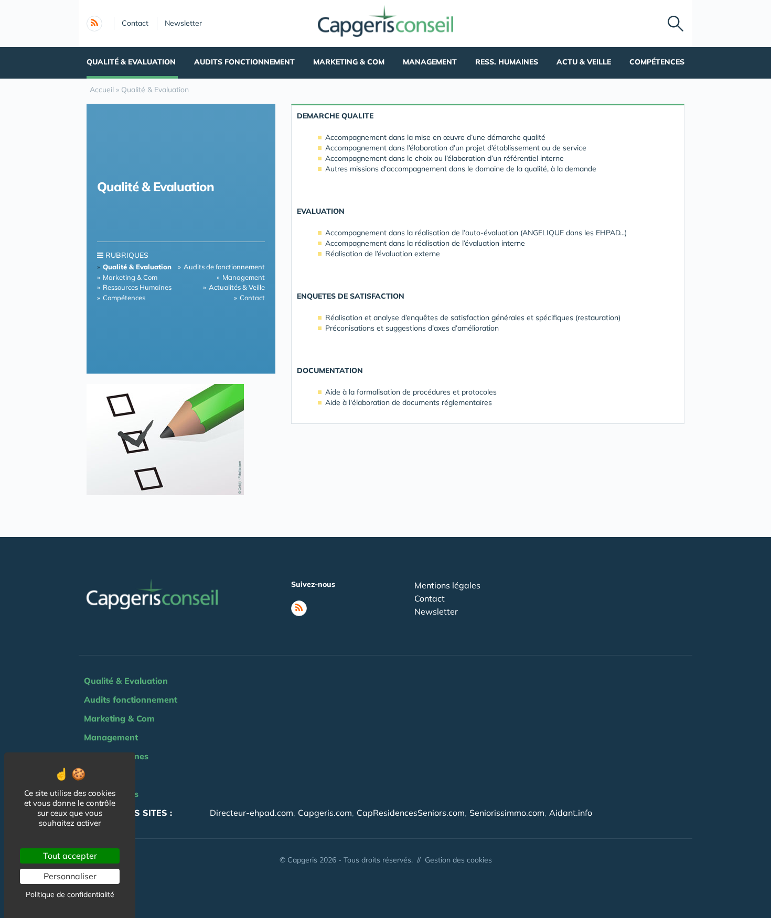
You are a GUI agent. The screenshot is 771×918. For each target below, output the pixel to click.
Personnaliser (70, 876)
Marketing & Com (348, 62)
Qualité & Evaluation (131, 62)
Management (430, 62)
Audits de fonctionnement (224, 267)
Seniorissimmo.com (506, 812)
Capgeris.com (325, 812)
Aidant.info (570, 812)
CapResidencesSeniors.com (411, 812)
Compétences (656, 62)
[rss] (94, 23)
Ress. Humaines (506, 62)
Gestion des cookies (458, 860)
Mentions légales (447, 585)
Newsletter (183, 23)
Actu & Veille (583, 62)
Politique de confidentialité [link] (70, 894)
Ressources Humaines (137, 287)
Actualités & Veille (237, 287)
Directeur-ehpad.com (251, 812)
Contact (135, 23)
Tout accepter (70, 855)
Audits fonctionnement (244, 62)
